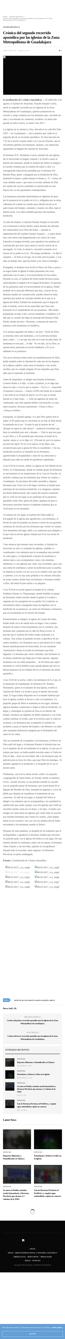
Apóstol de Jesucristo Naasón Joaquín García (34, 1000)
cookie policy (57, 1327)
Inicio (32, 1249)
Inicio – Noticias (32, 1260)
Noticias (21, 1059)
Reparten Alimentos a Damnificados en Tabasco (36, 1062)
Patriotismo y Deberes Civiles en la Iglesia (33, 1074)
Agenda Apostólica (11, 27)
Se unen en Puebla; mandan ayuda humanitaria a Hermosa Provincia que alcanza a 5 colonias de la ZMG (36, 1089)
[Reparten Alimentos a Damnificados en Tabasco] (9, 1062)
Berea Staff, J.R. (9, 50)
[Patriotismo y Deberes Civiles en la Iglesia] (9, 1074)
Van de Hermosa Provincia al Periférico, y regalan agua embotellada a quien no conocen (47, 1193)
